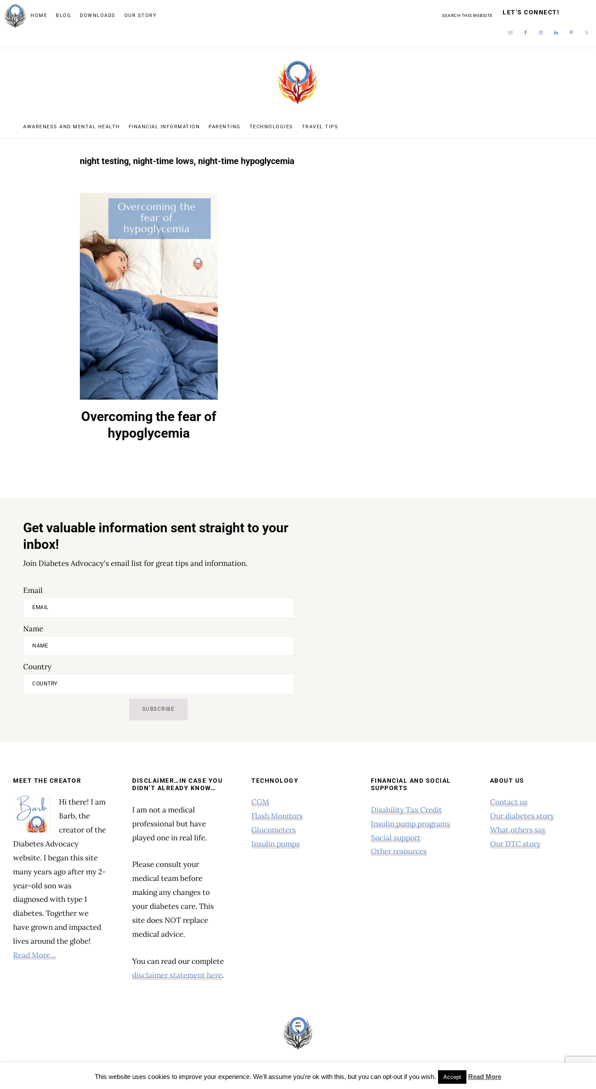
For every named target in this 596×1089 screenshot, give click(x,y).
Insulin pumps (275, 844)
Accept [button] (452, 1077)
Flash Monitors (277, 816)
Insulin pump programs (410, 824)
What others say (518, 830)
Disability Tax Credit (406, 810)
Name (33, 629)
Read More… (34, 955)
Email (33, 590)
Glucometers (273, 830)
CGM (260, 802)
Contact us (508, 802)
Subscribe (158, 709)
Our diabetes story (522, 816)
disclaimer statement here (177, 975)
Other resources (399, 851)
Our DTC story (515, 844)
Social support (396, 837)
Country (37, 666)
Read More (484, 1076)
